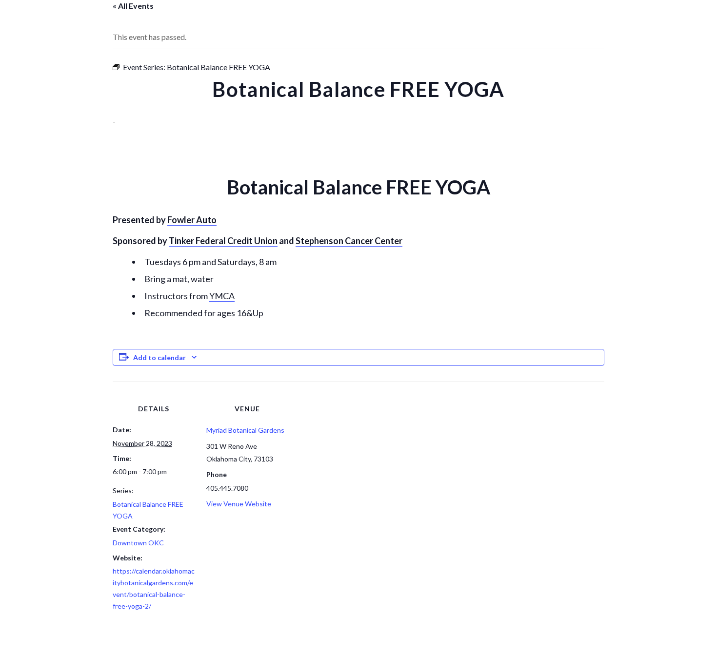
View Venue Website (238, 503)
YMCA (222, 295)
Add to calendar (159, 357)
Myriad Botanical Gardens (245, 430)
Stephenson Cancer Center (349, 240)
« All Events (133, 5)
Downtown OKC (138, 542)
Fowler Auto (192, 219)
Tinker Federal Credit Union (223, 240)
